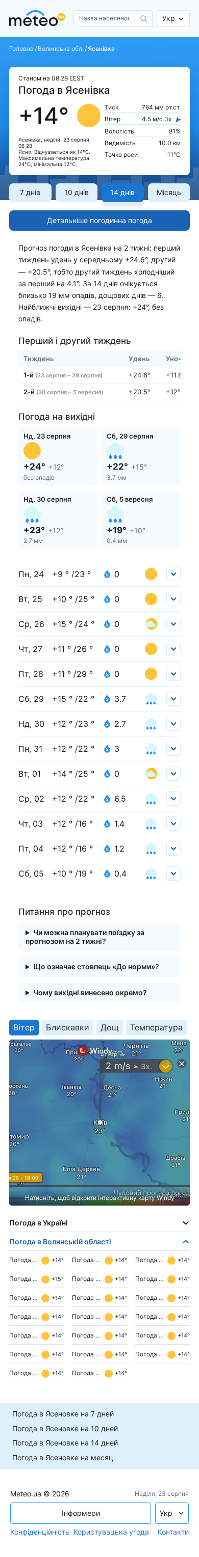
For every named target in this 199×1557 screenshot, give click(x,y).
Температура (156, 1027)
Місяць (169, 192)
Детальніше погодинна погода (99, 220)
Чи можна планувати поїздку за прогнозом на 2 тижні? (85, 936)
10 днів (76, 192)
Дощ (110, 1027)
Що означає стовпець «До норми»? (96, 967)
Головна (21, 48)
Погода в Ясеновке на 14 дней (65, 1443)
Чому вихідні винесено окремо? (90, 993)
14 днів (122, 192)
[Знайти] (144, 19)
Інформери (81, 1513)
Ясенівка (101, 48)
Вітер (24, 1027)
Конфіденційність (39, 1532)
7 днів (30, 192)
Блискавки (67, 1027)
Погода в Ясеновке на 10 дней (65, 1429)
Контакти (173, 1532)
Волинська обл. (61, 48)
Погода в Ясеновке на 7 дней (63, 1414)
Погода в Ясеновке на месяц (62, 1458)
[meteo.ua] (39, 18)
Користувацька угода (111, 1532)
